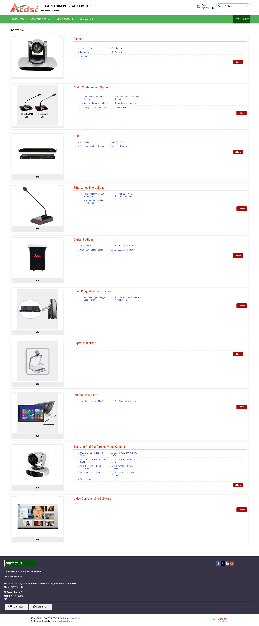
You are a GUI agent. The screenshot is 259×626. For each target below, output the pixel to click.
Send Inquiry (243, 19)
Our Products (65, 19)
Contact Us (86, 19)
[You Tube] (232, 565)
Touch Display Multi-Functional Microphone (125, 195)
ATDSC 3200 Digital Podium (91, 250)
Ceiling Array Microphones (95, 107)
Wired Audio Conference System (94, 97)
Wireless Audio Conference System (127, 97)
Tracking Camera (87, 48)
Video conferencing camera (92, 472)
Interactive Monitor (86, 395)
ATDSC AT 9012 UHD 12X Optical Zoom (90, 467)
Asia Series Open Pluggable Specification (96, 298)
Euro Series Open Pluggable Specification (127, 298)
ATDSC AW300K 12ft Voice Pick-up (122, 473)
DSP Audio (84, 142)
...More (238, 62)
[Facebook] (218, 565)
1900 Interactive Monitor (94, 401)
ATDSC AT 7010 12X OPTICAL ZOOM (92, 460)
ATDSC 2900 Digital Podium (123, 250)
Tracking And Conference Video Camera (99, 447)
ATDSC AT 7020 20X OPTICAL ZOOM (124, 454)
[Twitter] (223, 565)
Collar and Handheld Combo (92, 146)
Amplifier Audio (118, 142)
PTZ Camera (116, 48)
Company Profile (40, 19)
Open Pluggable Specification (93, 291)
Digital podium (86, 245)
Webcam (83, 56)
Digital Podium (83, 239)
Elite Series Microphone (89, 188)
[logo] (24, 12)
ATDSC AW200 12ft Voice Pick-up (122, 467)
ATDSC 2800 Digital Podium (123, 245)
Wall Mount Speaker (120, 146)
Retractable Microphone (125, 103)
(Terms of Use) (75, 618)
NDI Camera (116, 52)
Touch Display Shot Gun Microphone (94, 195)
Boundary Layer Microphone (96, 103)
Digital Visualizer (85, 343)
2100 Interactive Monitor (125, 401)
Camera (78, 39)
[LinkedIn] (227, 565)
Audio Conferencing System (92, 87)
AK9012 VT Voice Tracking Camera (91, 454)
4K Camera (84, 52)
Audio (77, 136)
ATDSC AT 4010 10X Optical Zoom (123, 460)
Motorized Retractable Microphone (93, 201)
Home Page (18, 19)
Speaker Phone (122, 107)
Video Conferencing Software (92, 498)
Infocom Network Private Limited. (62, 621)
